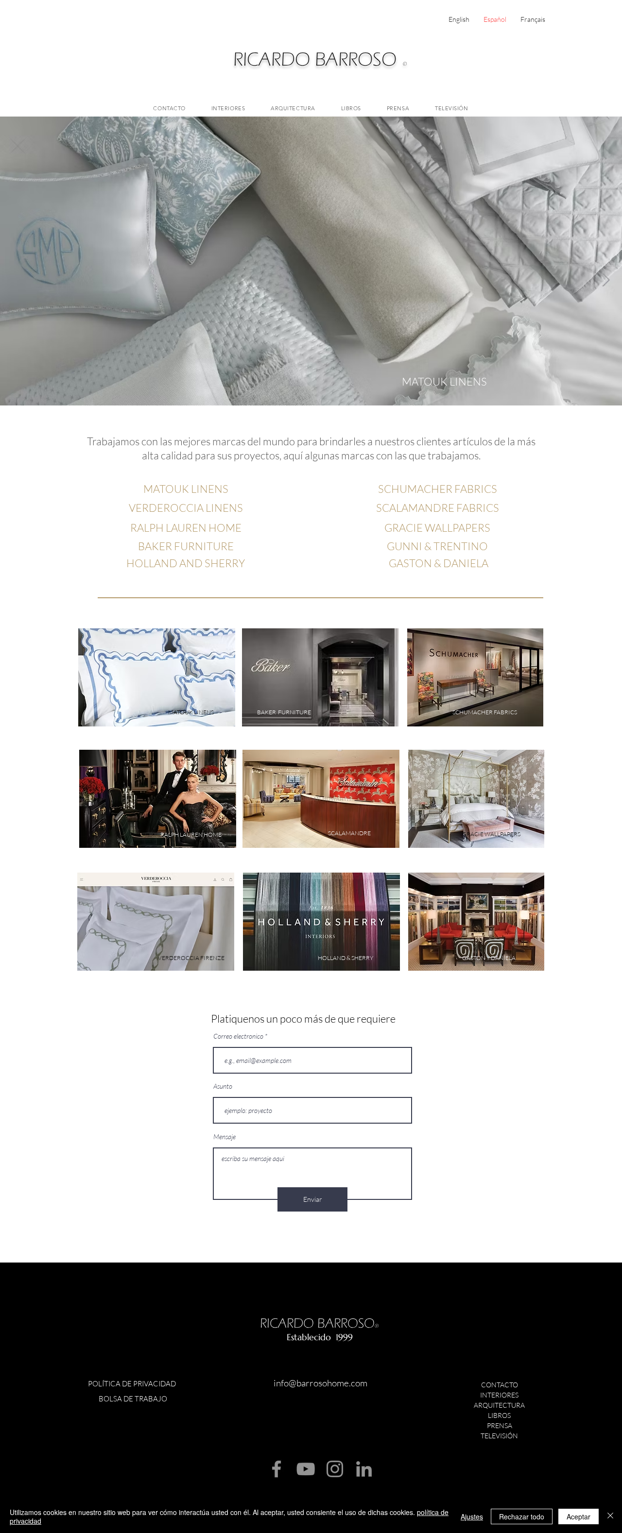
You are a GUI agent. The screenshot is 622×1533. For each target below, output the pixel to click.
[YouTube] (305, 1469)
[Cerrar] (610, 1516)
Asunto (222, 1086)
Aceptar (578, 1516)
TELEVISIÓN (499, 1436)
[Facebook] (276, 1469)
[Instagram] (335, 1469)
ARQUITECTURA (499, 1405)
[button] (311, 261)
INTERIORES (499, 1395)
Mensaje (224, 1136)
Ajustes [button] (472, 1516)
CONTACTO (499, 1385)
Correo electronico (238, 1036)
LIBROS (499, 1415)
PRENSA (499, 1425)
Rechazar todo (521, 1516)
